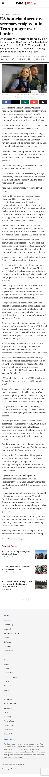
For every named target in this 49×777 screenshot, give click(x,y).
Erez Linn (7, 557)
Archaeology (8, 625)
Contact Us (8, 734)
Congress (11, 539)
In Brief (6, 668)
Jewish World (9, 673)
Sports (6, 690)
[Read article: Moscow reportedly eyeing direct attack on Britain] (41, 554)
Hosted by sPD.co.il (9, 769)
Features (7, 660)
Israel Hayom (22, 764)
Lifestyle (7, 681)
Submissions (8, 730)
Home (2, 14)
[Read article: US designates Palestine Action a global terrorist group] (41, 569)
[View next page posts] (27, 599)
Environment (9, 650)
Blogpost (7, 629)
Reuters (6, 56)
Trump (20, 539)
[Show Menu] (3, 3)
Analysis (7, 620)
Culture (6, 638)
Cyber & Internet (10, 686)
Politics (6, 712)
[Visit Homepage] (26, 3)
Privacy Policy (9, 725)
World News (16, 14)
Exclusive (7, 642)
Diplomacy (8, 699)
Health (6, 664)
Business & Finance (11, 633)
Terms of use (9, 721)
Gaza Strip (8, 708)
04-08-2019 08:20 (23, 59)
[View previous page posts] (22, 599)
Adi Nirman (7, 572)
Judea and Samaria (11, 677)
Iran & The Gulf (10, 704)
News (8, 14)
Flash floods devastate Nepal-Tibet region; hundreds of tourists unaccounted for (17, 584)
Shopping (7, 717)
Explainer (7, 646)
